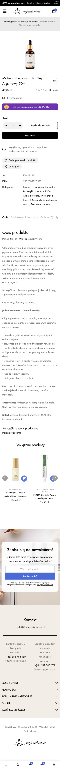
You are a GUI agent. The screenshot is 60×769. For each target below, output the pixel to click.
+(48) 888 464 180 (15, 656)
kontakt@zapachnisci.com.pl (30, 627)
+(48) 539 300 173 (44, 665)
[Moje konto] (54, 765)
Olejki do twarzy (31, 195)
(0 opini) (53, 90)
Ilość (5, 118)
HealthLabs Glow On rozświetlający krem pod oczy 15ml (15, 496)
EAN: (5, 181)
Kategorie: (8, 187)
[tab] (5, 217)
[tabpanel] (30, 325)
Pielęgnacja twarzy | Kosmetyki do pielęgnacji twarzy (40, 200)
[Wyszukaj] (18, 765)
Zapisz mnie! (30, 576)
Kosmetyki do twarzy (28, 21)
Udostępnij (14, 166)
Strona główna (10, 21)
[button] (24, 478)
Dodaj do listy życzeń (54, 81)
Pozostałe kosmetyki (41, 204)
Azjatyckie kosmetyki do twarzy (44, 490)
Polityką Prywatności (45, 584)
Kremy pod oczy (15, 489)
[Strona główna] (6, 765)
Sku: (4, 175)
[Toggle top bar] (57, 3)
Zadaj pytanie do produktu (22, 160)
